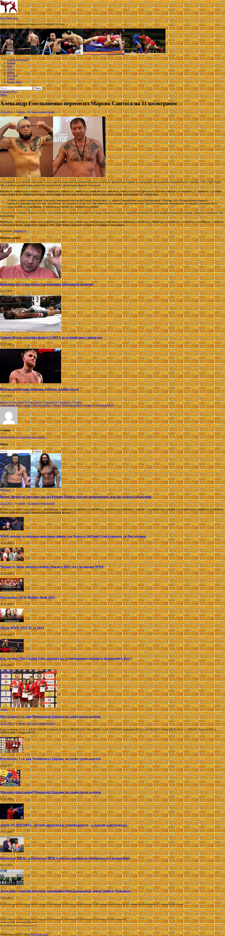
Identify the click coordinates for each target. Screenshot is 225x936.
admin (21, 112)
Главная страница (17, 59)
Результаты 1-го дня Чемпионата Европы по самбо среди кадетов (50, 759)
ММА (10, 72)
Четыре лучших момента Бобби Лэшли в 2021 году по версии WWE (52, 567)
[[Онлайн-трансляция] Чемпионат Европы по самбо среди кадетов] (10, 785)
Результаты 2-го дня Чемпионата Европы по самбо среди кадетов (50, 716)
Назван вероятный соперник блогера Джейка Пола (39, 389)
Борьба (11, 62)
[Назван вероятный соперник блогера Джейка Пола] (30, 382)
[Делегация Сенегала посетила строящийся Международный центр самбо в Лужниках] (12, 884)
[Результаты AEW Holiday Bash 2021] (12, 590)
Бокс (10, 66)
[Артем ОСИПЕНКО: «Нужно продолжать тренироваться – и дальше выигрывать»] (12, 818)
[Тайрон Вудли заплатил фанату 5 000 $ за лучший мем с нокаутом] (30, 330)
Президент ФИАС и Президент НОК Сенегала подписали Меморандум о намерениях (65, 858)
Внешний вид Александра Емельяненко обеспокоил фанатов (46, 284)
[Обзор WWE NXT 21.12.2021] (12, 621)
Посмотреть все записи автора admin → (23, 437)
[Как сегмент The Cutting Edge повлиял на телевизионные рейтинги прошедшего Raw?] (12, 651)
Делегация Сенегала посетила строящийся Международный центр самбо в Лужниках (65, 891)
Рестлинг (12, 75)
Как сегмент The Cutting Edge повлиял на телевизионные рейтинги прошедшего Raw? (66, 658)
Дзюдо (11, 69)
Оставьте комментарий (41, 112)
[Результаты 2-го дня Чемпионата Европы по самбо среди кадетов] (28, 706)
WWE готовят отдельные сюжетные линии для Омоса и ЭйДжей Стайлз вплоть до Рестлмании (73, 536)
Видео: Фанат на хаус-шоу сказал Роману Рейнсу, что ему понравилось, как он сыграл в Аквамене (75, 497)
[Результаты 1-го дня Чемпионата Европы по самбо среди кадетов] (12, 751)
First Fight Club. (9, 18)
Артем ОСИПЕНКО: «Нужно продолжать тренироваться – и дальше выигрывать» (64, 825)
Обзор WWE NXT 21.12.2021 (22, 628)
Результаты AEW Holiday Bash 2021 (27, 597)
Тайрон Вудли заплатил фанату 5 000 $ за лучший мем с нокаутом (51, 337)
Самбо (11, 78)
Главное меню (8, 91)
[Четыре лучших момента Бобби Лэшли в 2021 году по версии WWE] (12, 560)
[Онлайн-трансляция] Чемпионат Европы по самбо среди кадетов (50, 792)
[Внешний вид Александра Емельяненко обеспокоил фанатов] (30, 277)
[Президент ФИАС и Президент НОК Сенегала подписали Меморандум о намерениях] (12, 851)
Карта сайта (14, 81)
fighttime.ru (19, 230)
